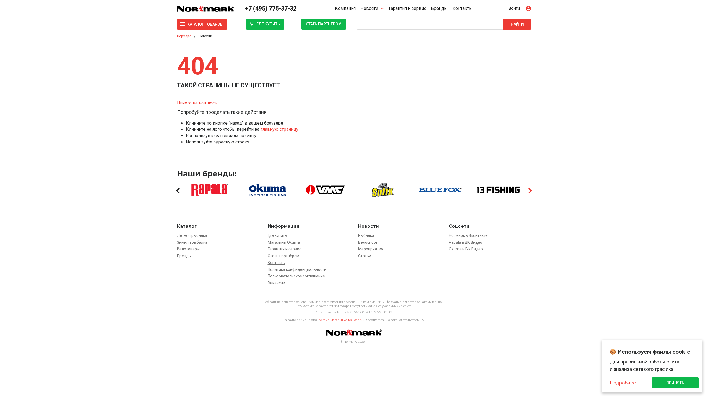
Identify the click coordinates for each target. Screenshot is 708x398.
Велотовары (188, 249)
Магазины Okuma (284, 242)
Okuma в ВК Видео (466, 249)
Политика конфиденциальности (297, 269)
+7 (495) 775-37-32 (270, 8)
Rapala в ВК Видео (465, 242)
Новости (369, 8)
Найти (517, 24)
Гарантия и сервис (407, 8)
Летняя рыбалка (192, 235)
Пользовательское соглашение (296, 276)
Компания (345, 8)
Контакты (462, 8)
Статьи (364, 256)
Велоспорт (368, 242)
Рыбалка (366, 235)
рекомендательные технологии (342, 320)
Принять (675, 383)
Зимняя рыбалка (192, 242)
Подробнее (623, 383)
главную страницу (279, 129)
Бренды (439, 8)
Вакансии (276, 283)
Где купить (268, 24)
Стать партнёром (324, 24)
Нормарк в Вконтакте (468, 235)
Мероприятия (370, 249)
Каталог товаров (205, 24)
